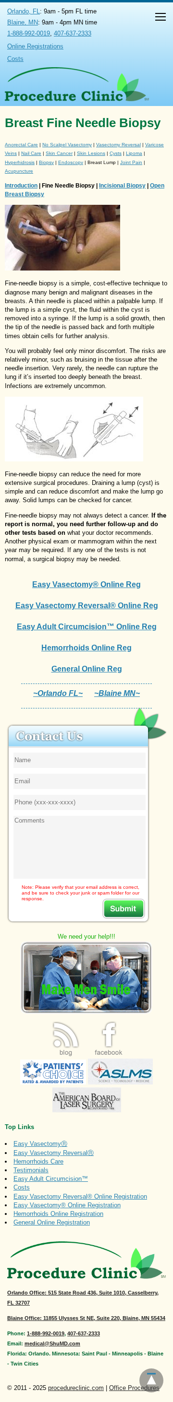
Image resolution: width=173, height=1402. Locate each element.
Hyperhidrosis (20, 162)
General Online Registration (51, 1222)
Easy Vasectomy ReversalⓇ (53, 1152)
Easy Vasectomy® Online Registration (67, 1205)
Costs (15, 58)
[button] (160, 18)
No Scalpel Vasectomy (67, 144)
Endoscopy (70, 162)
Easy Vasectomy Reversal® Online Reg (86, 605)
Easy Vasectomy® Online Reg (86, 584)
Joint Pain (131, 162)
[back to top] (151, 1380)
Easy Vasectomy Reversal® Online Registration (80, 1196)
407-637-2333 (72, 33)
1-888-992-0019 (28, 33)
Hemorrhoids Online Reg (86, 648)
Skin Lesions (91, 153)
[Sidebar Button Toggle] (160, 18)
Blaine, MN (22, 22)
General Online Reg (86, 669)
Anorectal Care (21, 144)
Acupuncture (19, 171)
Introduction (21, 185)
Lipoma (134, 153)
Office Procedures (134, 1387)
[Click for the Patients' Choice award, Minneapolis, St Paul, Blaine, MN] (53, 1082)
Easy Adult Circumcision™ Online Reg (87, 627)
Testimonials (31, 1170)
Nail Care (31, 153)
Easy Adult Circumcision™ (50, 1178)
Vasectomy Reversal (118, 144)
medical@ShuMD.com (52, 1343)
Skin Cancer (59, 153)
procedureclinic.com (76, 1387)
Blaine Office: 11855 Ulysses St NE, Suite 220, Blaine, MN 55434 (86, 1318)
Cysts (116, 153)
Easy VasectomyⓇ (40, 1143)
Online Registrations (35, 46)
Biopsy (46, 162)
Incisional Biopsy (122, 185)
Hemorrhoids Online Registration (58, 1213)
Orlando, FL (23, 11)
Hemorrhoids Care (38, 1161)
